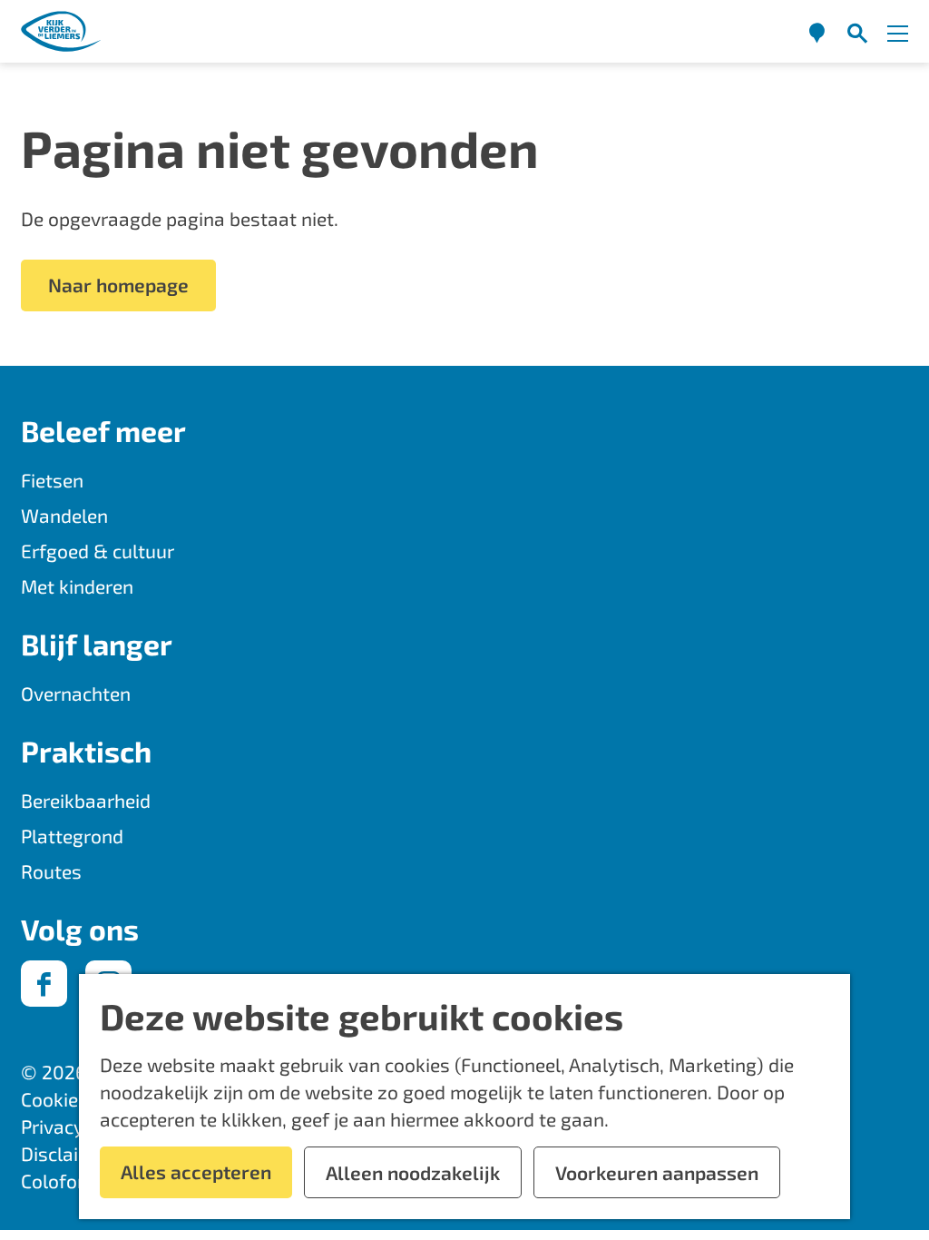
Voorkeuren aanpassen (656, 1172)
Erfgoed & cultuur (97, 550)
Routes (51, 871)
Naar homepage (118, 284)
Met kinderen (77, 586)
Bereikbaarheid (86, 800)
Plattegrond (72, 835)
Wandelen (64, 515)
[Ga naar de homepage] (62, 31)
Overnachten (76, 693)
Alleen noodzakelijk (413, 1172)
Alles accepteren (196, 1171)
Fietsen (52, 479)
